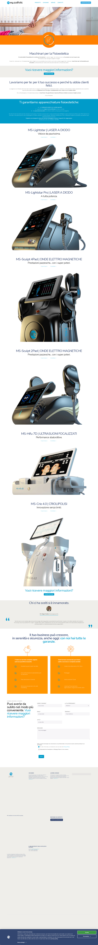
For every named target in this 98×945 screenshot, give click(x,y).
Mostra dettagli (21, 942)
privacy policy (54, 938)
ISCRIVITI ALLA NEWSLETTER (56, 819)
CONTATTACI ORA (86, 2)
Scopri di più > (44, 137)
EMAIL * (39, 711)
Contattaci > (53, 137)
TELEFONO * (67, 711)
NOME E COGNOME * (41, 703)
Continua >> (14, 857)
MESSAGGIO (40, 728)
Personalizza (86, 936)
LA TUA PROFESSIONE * (70, 703)
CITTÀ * (39, 719)
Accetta (87, 932)
